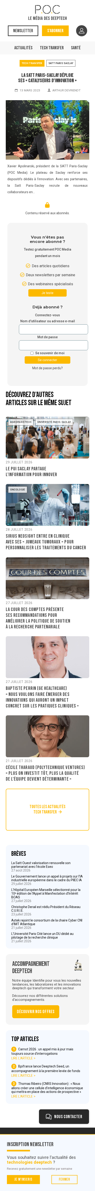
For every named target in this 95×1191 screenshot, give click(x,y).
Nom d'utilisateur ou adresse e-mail (47, 321)
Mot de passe (47, 337)
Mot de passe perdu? (47, 368)
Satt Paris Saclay (61, 63)
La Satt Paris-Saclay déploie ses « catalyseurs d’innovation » (47, 78)
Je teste (47, 293)
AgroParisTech (20, 422)
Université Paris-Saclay (54, 422)
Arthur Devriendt (66, 90)
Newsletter (23, 31)
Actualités (23, 48)
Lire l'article (22, 1058)
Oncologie (17, 489)
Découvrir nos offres (36, 1011)
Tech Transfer (52, 48)
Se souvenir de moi (50, 353)
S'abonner (55, 31)
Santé (76, 48)
